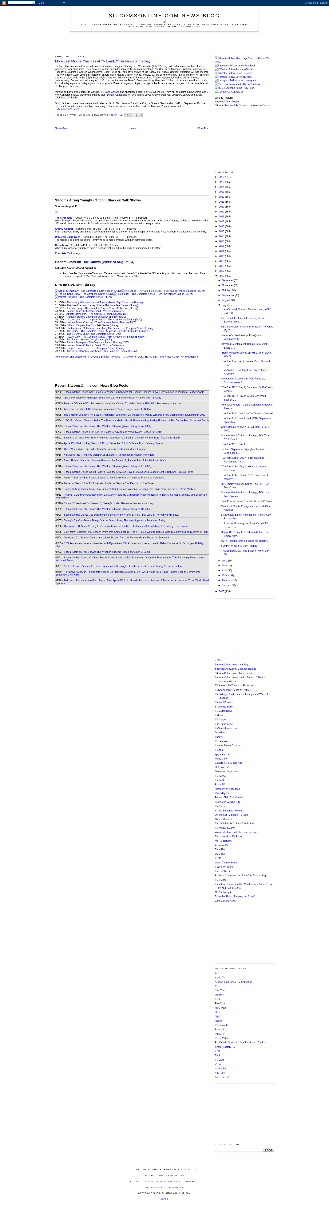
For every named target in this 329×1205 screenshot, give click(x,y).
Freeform (220, 1003)
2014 (222, 236)
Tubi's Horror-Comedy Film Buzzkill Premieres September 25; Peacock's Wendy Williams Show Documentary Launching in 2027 (134, 414)
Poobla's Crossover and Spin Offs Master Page (241, 875)
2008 (222, 266)
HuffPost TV (222, 767)
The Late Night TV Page (228, 836)
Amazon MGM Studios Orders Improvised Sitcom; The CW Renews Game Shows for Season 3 (116, 537)
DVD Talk (220, 853)
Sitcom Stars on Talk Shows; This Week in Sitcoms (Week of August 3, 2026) (107, 551)
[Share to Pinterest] (141, 115)
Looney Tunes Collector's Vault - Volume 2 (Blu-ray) (95, 311)
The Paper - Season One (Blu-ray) (85, 339)
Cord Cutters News (225, 900)
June (225, 560)
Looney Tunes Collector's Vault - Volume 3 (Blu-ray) (95, 345)
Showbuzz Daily (224, 706)
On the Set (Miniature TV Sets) (232, 814)
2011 (222, 251)
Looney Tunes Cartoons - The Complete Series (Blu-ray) (98, 322)
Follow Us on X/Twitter (240, 69)
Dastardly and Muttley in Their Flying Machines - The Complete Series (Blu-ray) (110, 328)
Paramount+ (221, 1025)
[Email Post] (121, 115)
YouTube (220, 1072)
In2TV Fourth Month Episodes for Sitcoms (244, 540)
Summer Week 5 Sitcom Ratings (239, 545)
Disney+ (219, 994)
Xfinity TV (220, 1068)
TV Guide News (223, 710)
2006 (222, 276)
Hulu (217, 1012)
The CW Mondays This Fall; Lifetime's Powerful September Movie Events (104, 449)
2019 (222, 211)
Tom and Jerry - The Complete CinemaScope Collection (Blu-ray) (102, 308)
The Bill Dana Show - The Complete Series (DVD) (94, 333)
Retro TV (220, 784)
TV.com (219, 749)
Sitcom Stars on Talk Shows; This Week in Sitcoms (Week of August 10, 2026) (107, 509)
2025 (222, 181)
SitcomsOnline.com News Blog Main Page (171, 1181)
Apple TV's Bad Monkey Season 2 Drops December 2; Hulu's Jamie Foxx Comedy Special (114, 443)
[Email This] (126, 115)
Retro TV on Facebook (227, 788)
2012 (222, 246)
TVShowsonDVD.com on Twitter (232, 689)
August (226, 300)
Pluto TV (220, 1034)
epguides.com (222, 754)
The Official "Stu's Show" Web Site (234, 823)
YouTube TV (222, 1077)
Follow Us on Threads (240, 76)
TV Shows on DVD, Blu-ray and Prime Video (146, 356)
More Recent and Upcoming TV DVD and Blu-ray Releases (87, 356)
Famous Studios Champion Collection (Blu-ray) (92, 316)
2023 (222, 191)
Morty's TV (221, 758)
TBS (217, 1051)
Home (132, 128)
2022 (222, 196)
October (227, 290)
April (225, 570)
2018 (222, 216)
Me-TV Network (223, 840)
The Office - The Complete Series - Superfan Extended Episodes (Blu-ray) (108, 331)
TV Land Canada (110, 91)
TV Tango (220, 776)
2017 (222, 221)
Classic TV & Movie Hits (228, 762)
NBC (217, 1016)
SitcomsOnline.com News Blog (164, 15)
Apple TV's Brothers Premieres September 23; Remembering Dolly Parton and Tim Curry (112, 397)
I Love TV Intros (224, 866)
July (224, 305)
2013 (222, 241)
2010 (222, 256)
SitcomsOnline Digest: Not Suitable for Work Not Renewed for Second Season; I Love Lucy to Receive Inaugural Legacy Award (134, 391)
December (228, 280)
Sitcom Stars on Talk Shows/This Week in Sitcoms (243, 105)
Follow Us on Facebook (243, 65)
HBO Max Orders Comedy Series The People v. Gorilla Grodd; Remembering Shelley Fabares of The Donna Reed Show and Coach (136, 420)
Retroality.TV (222, 793)
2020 (222, 206)
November (228, 285)
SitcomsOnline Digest (227, 101)
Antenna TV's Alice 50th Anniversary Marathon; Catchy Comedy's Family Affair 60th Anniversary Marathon (122, 403)
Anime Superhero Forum (228, 810)
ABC (217, 973)
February (227, 580)
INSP (218, 858)
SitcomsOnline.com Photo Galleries (234, 673)
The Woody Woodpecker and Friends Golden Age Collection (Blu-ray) (105, 302)
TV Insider (220, 719)
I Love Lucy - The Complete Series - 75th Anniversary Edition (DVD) (104, 319)
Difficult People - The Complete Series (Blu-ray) (93, 325)
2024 (222, 186)
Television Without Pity (227, 801)
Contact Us (237, 91)
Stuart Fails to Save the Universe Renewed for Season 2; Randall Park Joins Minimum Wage (115, 460)
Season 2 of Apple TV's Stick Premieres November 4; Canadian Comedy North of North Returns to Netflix (122, 437)
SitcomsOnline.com (171, 1175)
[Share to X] (133, 115)
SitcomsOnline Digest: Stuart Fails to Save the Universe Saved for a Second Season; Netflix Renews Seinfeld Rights (128, 471)
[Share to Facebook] (137, 115)
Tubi (217, 1055)
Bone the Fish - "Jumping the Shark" (235, 896)
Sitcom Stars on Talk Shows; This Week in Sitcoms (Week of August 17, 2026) (107, 466)
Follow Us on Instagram (243, 80)
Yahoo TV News (224, 702)
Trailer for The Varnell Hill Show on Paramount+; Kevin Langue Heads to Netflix (107, 409)
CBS (217, 986)
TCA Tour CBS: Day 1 (233, 444)
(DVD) (122, 316)
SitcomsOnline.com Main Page (232, 664)
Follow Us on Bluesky (240, 73)
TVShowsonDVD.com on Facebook (234, 685)
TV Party (220, 806)
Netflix (218, 1020)
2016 (222, 226)
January (227, 585)
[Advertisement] (164, 43)
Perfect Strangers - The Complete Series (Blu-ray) (94, 342)
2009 (222, 261)
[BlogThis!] (130, 115)
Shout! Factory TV (225, 1046)
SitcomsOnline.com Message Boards (235, 668)
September (228, 295)
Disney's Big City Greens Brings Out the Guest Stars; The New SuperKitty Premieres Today (114, 520)
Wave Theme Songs (226, 862)
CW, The (219, 990)
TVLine (219, 715)
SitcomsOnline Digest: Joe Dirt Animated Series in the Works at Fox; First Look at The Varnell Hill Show (121, 514)
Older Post (203, 128)
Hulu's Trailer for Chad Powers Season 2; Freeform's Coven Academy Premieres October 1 (114, 477)
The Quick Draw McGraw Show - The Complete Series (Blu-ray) (102, 351)
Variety (219, 736)
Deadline (219, 732)
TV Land (219, 1059)
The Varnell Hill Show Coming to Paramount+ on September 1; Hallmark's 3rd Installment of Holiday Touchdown (125, 526)
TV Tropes (221, 879)
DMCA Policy (175, 1187)
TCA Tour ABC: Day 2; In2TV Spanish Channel (247, 413)
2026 (222, 177)
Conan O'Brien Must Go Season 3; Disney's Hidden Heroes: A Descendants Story (109, 503)
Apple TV (220, 977)
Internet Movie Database (228, 745)
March (226, 575)
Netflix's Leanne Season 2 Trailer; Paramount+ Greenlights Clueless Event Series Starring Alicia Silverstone (123, 566)
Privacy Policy (155, 1187)
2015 (222, 231)
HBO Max (220, 1007)
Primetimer (221, 741)
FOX (217, 999)
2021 (222, 201)
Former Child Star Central (229, 797)
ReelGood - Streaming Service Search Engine (240, 1042)
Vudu (218, 1064)
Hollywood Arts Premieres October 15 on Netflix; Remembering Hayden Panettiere (109, 454)
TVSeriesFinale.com (226, 728)
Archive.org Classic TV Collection (233, 982)
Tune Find (220, 849)
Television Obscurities (227, 771)
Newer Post (61, 128)
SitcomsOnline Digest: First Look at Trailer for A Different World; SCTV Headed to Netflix (113, 431)
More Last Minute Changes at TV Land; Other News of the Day (102, 61)
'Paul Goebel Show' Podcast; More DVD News (246, 501)
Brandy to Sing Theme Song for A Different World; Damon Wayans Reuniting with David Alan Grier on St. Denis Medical (130, 489)
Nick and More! (223, 819)
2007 (222, 271)
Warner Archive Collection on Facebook (236, 832)
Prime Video (221, 1038)
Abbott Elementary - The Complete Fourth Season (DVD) (97, 313)
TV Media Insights (225, 827)
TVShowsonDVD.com (67, 109)
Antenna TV (221, 845)
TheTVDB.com (223, 871)
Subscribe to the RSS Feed (239, 87)
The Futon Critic (224, 724)
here (77, 86)
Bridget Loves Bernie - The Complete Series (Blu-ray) (96, 348)
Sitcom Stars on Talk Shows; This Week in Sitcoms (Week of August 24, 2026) (107, 426)
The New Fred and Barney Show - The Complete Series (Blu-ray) (102, 305)
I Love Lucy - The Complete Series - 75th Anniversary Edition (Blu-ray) (106, 336)
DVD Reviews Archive (186, 356)
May (225, 565)
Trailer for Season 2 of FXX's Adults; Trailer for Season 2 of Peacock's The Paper (109, 483)
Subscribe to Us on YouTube (244, 84)
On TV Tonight (223, 892)
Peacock (220, 1029)
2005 (222, 591)
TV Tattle (220, 780)
